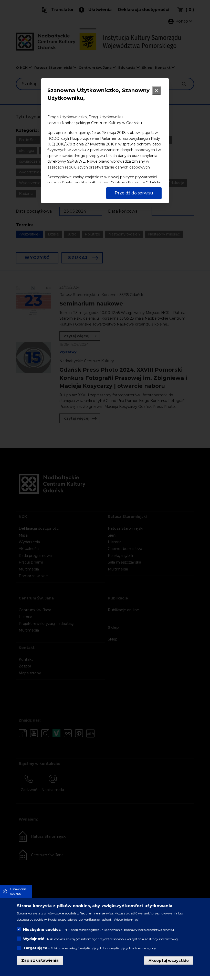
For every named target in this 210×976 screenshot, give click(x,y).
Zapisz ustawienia (40, 960)
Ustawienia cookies (18, 891)
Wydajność (33, 938)
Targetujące (35, 948)
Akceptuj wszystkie (169, 960)
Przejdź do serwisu (134, 193)
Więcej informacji (126, 919)
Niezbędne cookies (42, 929)
